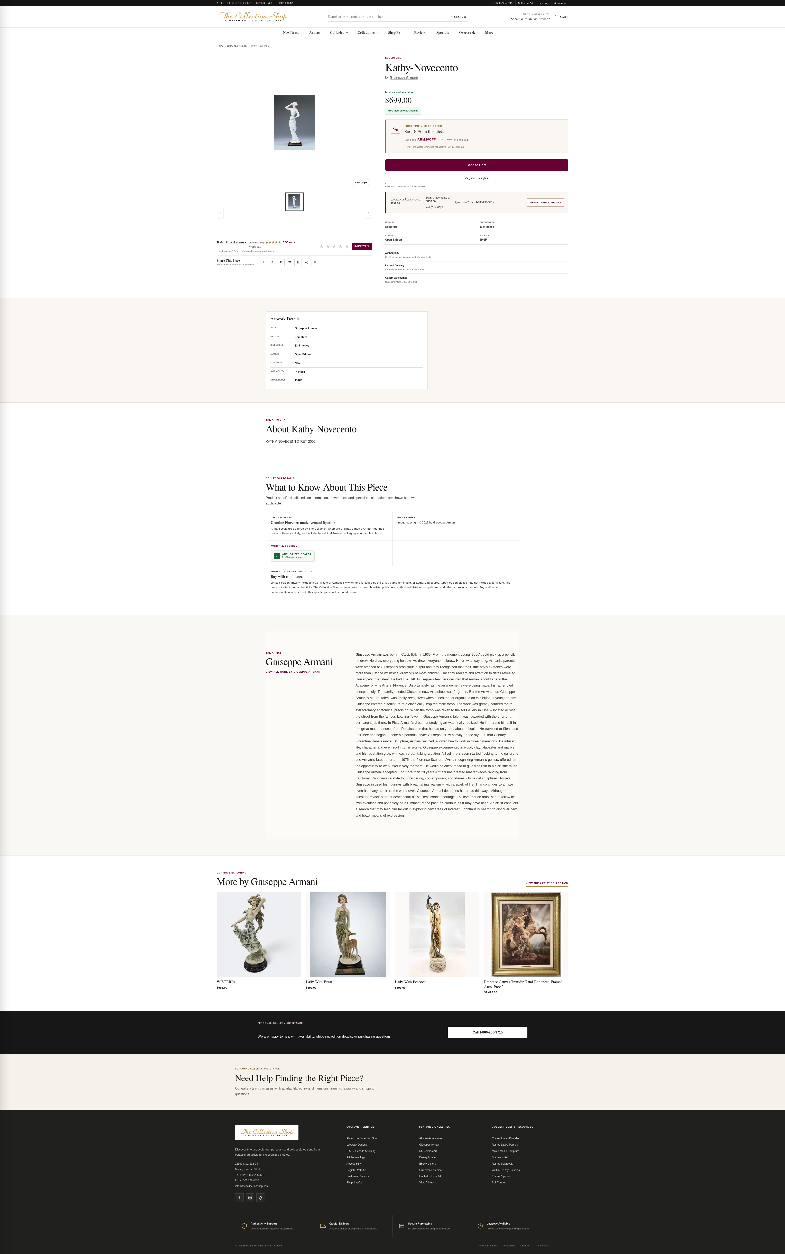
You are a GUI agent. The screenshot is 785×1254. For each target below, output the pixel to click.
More (489, 32)
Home (220, 46)
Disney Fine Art (428, 1157)
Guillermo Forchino (430, 1170)
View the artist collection (547, 883)
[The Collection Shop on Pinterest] (260, 1197)
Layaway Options (357, 1144)
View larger (361, 182)
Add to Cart (477, 165)
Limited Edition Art (430, 1176)
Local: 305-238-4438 (247, 1180)
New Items (291, 32)
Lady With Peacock (410, 981)
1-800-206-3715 (503, 3)
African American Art (431, 1138)
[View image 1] (294, 201)
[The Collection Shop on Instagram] (250, 1197)
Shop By (394, 32)
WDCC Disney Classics (506, 1170)
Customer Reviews (358, 1176)
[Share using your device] (306, 262)
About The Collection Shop (362, 1138)
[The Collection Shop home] (253, 17)
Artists (314, 32)
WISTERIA (226, 981)
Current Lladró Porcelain (506, 1138)
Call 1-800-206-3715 (488, 1032)
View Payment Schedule (545, 202)
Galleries (337, 32)
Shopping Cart (355, 1182)
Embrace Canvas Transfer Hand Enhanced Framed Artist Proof (523, 984)
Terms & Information (488, 1245)
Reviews (420, 32)
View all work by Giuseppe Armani (293, 671)
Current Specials (501, 1176)
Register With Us (357, 1170)
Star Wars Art (500, 1157)
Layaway (544, 3)
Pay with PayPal (476, 178)
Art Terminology (356, 1157)
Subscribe (560, 3)
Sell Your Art (525, 3)
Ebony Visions (427, 1163)
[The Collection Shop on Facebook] (239, 1197)
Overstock (467, 32)
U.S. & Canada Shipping (361, 1151)
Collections (366, 32)
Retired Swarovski (502, 1163)
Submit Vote (361, 246)
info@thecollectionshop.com (252, 1186)
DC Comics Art (428, 1151)
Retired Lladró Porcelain (506, 1144)
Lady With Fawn (319, 981)
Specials (442, 32)
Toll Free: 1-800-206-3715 (250, 1174)
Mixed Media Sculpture (505, 1151)
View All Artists (428, 1182)
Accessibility (354, 1163)
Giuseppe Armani (237, 46)
